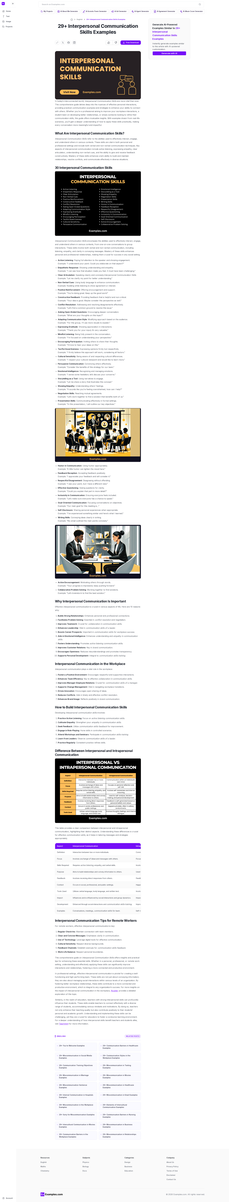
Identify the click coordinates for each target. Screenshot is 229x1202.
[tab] (47, 11)
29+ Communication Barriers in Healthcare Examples (120, 1047)
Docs (85, 1171)
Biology (86, 1166)
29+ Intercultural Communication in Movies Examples (77, 1125)
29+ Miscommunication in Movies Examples (117, 1076)
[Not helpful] (116, 42)
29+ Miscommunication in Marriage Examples (74, 1076)
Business (128, 1166)
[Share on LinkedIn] (74, 42)
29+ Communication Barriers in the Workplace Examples (73, 1135)
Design (127, 1162)
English (80, 19)
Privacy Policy (172, 1166)
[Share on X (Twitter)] (63, 42)
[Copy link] (57, 42)
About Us (170, 1162)
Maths (43, 1166)
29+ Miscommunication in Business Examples (117, 1125)
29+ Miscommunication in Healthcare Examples (118, 1086)
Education (129, 1171)
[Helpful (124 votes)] (109, 42)
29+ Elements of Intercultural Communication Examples (115, 1106)
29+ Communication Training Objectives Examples (76, 1066)
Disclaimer (171, 1175)
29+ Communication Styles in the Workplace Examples (116, 1057)
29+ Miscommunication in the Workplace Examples (76, 1106)
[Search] (200, 4)
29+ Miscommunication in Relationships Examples (119, 1135)
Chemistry (45, 1171)
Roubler (114, 990)
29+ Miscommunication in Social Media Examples (75, 1057)
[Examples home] (52, 1194)
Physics (86, 1162)
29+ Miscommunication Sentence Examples (73, 1086)
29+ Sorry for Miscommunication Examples (77, 1115)
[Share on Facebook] (68, 42)
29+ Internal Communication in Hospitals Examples (76, 1096)
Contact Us (171, 1179)
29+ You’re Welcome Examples (72, 1046)
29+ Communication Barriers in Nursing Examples (119, 1116)
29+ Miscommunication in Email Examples (120, 1095)
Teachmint (63, 1024)
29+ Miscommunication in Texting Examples (117, 1066)
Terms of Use (172, 1171)
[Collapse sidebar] (13, 3)
